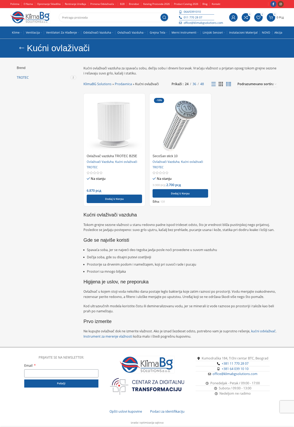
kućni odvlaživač (263, 331)
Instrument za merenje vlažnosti (107, 336)
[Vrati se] (22, 48)
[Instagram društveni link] (281, 4)
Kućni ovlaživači (126, 162)
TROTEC (92, 167)
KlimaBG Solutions (97, 84)
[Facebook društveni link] (273, 4)
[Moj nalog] (233, 17)
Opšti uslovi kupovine (126, 411)
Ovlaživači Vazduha (100, 162)
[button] (114, 199)
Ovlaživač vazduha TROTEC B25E (112, 156)
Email (28, 365)
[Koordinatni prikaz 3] (221, 84)
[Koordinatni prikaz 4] (228, 84)
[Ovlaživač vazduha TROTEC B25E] (114, 124)
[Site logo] (30, 17)
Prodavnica (123, 84)
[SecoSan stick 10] (180, 124)
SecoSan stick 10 (165, 156)
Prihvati (279, 419)
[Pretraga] (164, 17)
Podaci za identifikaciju (167, 411)
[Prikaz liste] (213, 84)
